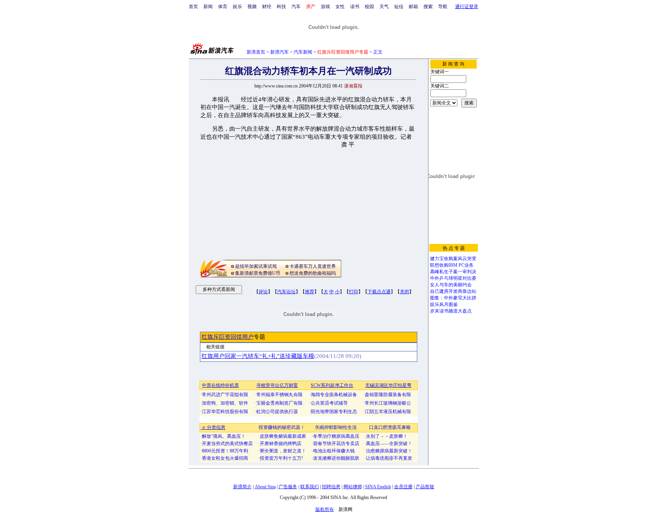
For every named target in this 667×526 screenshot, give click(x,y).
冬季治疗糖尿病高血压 (336, 436)
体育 (222, 6)
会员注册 (403, 486)
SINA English (378, 486)
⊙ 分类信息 (213, 427)
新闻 (208, 6)
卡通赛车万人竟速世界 (312, 266)
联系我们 (309, 486)
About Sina (265, 486)
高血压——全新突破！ (389, 443)
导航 (442, 6)
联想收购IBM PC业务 (452, 265)
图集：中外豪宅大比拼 (453, 298)
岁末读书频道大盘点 (451, 311)
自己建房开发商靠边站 (453, 291)
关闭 (404, 291)
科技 (281, 6)
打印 (353, 291)
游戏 (325, 6)
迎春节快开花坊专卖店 (336, 443)
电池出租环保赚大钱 (334, 451)
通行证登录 (466, 6)
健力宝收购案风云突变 (453, 258)
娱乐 (237, 6)
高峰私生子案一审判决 (453, 271)
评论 (263, 291)
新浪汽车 (279, 52)
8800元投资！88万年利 (225, 451)
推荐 (309, 291)
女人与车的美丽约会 (451, 284)
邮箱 (413, 6)
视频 (252, 6)
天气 (384, 6)
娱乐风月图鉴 (444, 304)
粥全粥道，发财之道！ (283, 451)
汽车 (296, 6)
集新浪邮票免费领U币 (257, 273)
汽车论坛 (286, 291)
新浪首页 (256, 52)
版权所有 (324, 509)
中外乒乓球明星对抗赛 (453, 278)
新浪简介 (242, 486)
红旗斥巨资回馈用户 (227, 337)
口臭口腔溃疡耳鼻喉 (390, 427)
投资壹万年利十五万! (281, 458)
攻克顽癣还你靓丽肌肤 (336, 458)
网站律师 (353, 486)
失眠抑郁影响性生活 (336, 427)
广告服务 (288, 486)
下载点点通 (379, 291)
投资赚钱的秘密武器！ (282, 427)
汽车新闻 (303, 52)
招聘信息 (331, 486)
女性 (340, 6)
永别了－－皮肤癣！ (387, 436)
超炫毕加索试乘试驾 (256, 266)
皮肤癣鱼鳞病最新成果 (283, 436)
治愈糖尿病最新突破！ (389, 451)
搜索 (428, 6)
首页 (193, 6)
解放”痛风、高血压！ (223, 436)
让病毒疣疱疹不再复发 (389, 458)
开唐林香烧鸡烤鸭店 (280, 443)
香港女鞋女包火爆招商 (225, 458)
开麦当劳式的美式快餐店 (227, 443)
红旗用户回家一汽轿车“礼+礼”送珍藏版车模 (257, 356)
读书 (354, 6)
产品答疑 (425, 486)
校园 (369, 6)
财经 (266, 6)
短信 (398, 6)
